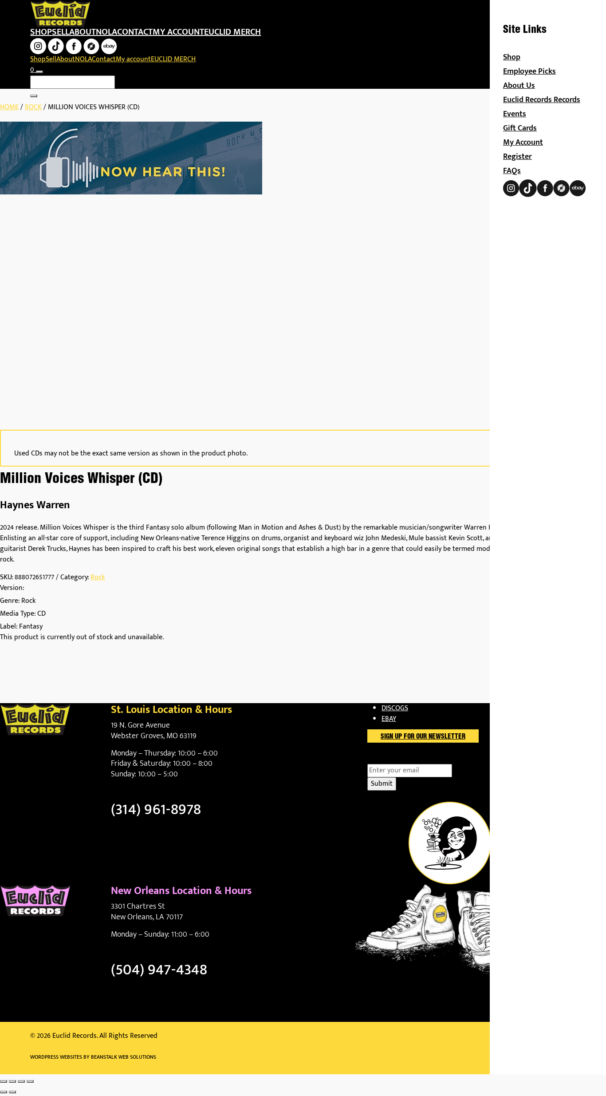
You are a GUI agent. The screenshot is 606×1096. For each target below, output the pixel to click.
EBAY (389, 719)
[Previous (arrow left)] (3, 1092)
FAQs (512, 171)
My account (178, 32)
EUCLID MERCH (232, 32)
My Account (523, 142)
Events (514, 114)
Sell (60, 32)
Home (9, 107)
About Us (519, 85)
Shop (41, 32)
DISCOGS (395, 708)
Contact (135, 32)
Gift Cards (520, 128)
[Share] (21, 1081)
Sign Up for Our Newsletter (423, 737)
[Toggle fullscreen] (12, 1081)
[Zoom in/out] (3, 1081)
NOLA (106, 32)
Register (517, 156)
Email (391, 758)
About (82, 32)
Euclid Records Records (541, 100)
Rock (33, 107)
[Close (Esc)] (30, 1081)
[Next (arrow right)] (12, 1092)
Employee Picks (529, 71)
